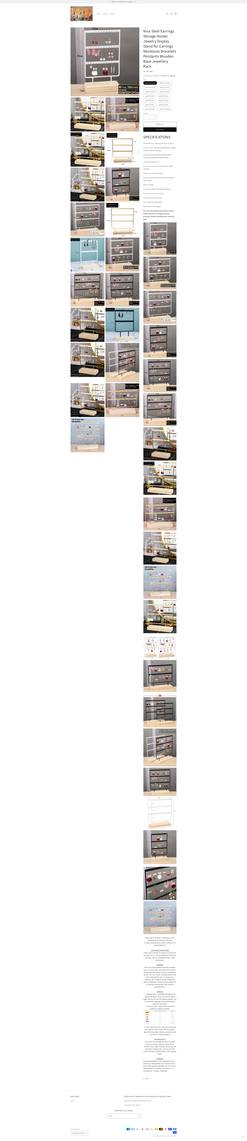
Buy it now (160, 129)
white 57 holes (165, 83)
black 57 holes (150, 92)
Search (72, 1101)
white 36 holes (150, 83)
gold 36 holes (163, 100)
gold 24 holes (149, 96)
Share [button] (147, 1078)
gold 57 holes (149, 105)
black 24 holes (150, 109)
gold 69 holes (163, 105)
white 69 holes (150, 87)
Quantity (145, 113)
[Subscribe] (139, 1116)
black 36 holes (164, 87)
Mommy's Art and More (162, 1136)
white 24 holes (164, 109)
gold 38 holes (163, 96)
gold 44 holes (149, 100)
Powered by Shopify (172, 1136)
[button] (167, 14)
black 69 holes (164, 92)
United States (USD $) (78, 1133)
